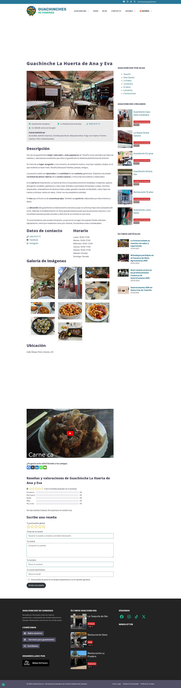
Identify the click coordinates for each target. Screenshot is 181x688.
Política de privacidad (130, 684)
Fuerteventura (129, 93)
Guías (95, 11)
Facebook (33, 240)
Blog (104, 11)
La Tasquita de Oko (98, 616)
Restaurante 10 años (143, 192)
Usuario (129, 11)
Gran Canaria (128, 77)
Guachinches (52, 11)
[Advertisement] (90, 34)
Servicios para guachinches (147, 2)
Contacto (116, 11)
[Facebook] (28, 467)
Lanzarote (127, 90)
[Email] (45, 467)
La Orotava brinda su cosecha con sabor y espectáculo (140, 243)
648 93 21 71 (94, 124)
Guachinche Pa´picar (143, 153)
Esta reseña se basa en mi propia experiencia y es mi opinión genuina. (60, 580)
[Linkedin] (37, 467)
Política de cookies (147, 684)
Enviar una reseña (36, 585)
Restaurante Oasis (97, 634)
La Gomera (128, 84)
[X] (33, 467)
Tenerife (127, 74)
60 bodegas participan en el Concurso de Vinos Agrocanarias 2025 (142, 258)
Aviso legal (116, 684)
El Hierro (127, 87)
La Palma (127, 80)
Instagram (33, 243)
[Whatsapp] (41, 467)
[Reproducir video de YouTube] (70, 433)
